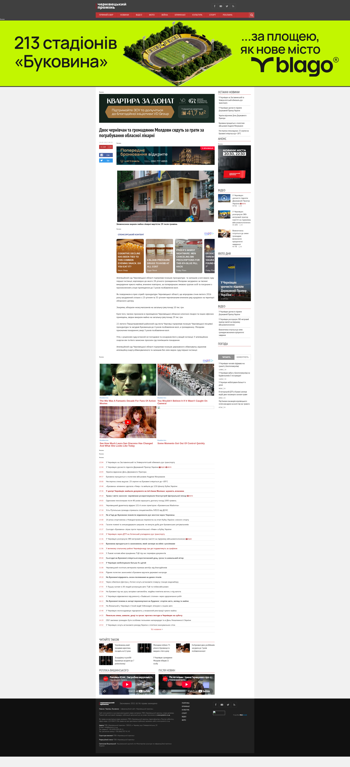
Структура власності (106, 736)
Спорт (212, 15)
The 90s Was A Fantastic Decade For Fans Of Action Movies (128, 402)
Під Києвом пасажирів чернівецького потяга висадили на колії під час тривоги (234, 402)
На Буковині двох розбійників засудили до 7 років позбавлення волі (203, 648)
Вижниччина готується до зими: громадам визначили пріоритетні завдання (231, 332)
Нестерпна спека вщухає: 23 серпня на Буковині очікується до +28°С (234, 132)
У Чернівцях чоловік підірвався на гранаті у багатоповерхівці (232, 364)
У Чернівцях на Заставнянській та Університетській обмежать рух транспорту (231, 100)
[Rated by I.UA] (219, 714)
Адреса (101, 725)
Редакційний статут (106, 740)
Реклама (227, 15)
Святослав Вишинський (107, 744)
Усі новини (156, 629)
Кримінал (180, 15)
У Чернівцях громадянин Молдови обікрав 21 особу (162, 660)
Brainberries (104, 398)
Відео (139, 15)
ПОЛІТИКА (185, 703)
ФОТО (184, 720)
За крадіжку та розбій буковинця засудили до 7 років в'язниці (124, 660)
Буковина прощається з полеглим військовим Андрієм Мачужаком (231, 124)
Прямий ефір (106, 15)
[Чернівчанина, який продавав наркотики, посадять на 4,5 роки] (106, 648)
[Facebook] (214, 6)
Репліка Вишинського (114, 670)
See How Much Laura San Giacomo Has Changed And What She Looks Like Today (126, 444)
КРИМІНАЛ (185, 707)
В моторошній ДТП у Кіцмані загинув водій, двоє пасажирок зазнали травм (233, 393)
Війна (165, 15)
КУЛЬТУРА (185, 710)
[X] (227, 6)
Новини (124, 15)
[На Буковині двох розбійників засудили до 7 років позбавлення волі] (183, 648)
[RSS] (233, 6)
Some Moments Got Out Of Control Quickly (181, 443)
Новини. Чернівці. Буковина (109, 709)
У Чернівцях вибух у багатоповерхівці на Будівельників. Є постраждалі (234, 374)
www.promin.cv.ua (163, 715)
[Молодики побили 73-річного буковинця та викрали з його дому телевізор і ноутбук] (144, 648)
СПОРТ (184, 713)
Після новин (167, 670)
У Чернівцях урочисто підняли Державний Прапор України (230, 109)
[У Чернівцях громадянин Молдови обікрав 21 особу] (144, 660)
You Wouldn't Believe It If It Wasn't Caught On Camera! (182, 402)
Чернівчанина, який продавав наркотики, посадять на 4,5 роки (123, 648)
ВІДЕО (184, 717)
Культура (197, 15)
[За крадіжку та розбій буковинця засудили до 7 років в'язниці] (106, 660)
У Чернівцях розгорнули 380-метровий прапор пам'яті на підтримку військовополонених (234, 322)
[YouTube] (221, 6)
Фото (152, 15)
